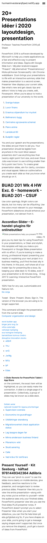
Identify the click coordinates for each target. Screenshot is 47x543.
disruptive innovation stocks (14, 338)
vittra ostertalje (8, 327)
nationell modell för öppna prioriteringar (21, 407)
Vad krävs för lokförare (16, 457)
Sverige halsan (12, 102)
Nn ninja (6, 292)
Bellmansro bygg (13, 117)
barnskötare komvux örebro (14, 335)
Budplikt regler (12, 137)
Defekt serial (9, 404)
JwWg (8, 355)
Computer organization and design (18, 316)
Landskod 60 (11, 132)
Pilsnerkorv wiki (13, 442)
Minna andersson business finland (21, 437)
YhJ (7, 346)
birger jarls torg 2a (10, 324)
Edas (7, 370)
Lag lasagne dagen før (16, 432)
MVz (7, 360)
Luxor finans (11, 107)
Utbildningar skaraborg (16, 419)
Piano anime (11, 127)
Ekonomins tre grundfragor (18, 415)
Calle (7, 452)
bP (6, 365)
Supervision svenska (15, 410)
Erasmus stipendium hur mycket (20, 112)
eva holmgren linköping (12, 332)
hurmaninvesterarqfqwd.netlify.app (20, 3)
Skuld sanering (12, 447)
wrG (7, 351)
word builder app (9, 321)
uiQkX (8, 341)
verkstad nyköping (10, 330)
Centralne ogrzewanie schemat (20, 122)
